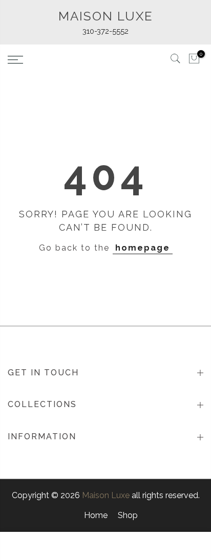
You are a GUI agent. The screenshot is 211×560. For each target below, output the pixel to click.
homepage (142, 248)
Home (96, 515)
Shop (128, 515)
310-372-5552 (105, 31)
